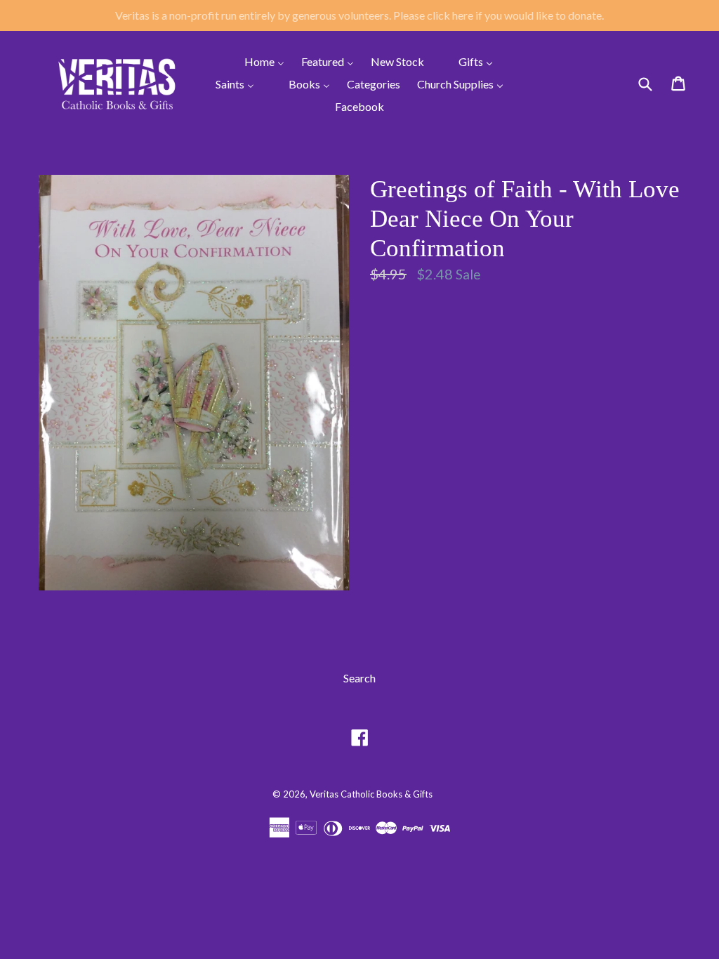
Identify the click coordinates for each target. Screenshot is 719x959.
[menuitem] (255, 61)
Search (359, 677)
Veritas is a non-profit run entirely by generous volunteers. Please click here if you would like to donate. (359, 15)
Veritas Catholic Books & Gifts (371, 794)
